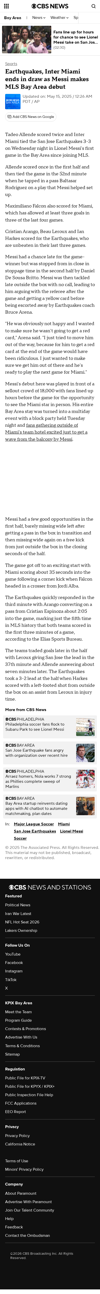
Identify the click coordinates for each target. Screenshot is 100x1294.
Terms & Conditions (22, 1046)
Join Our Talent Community (29, 1210)
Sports (11, 64)
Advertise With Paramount (28, 1202)
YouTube (13, 954)
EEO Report (15, 1112)
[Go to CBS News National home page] (50, 6)
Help (9, 1219)
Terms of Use (16, 1161)
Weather (58, 17)
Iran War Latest (18, 914)
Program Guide (18, 1020)
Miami (64, 824)
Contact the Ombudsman (27, 1236)
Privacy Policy (17, 1136)
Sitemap (12, 1054)
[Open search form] (93, 6)
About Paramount (20, 1193)
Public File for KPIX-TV (25, 1078)
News (37, 17)
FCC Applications (20, 1103)
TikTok (10, 980)
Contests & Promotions (25, 1029)
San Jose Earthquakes (35, 831)
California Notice (20, 1144)
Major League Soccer (34, 824)
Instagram (14, 971)
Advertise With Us (21, 1037)
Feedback (14, 1227)
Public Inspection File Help (29, 1095)
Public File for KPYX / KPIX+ (30, 1086)
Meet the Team (18, 1012)
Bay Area (12, 17)
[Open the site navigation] (18, 6)
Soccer (20, 838)
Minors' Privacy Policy (24, 1169)
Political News (17, 905)
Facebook (14, 963)
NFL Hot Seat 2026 (22, 922)
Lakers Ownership (21, 931)
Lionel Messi (71, 831)
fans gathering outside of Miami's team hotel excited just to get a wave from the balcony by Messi (46, 432)
